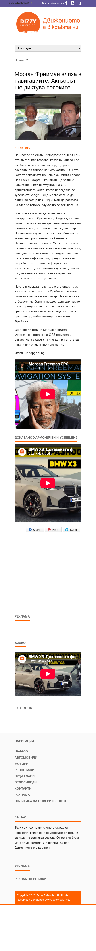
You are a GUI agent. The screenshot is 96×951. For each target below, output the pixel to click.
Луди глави (25, 776)
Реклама (22, 795)
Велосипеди (26, 782)
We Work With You (59, 899)
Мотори (21, 764)
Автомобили (26, 757)
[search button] (79, 3)
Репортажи (24, 770)
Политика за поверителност (41, 801)
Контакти (23, 788)
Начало (20, 60)
